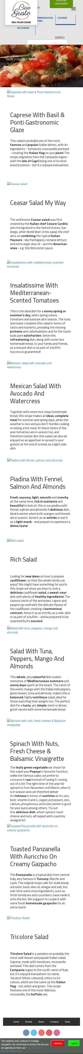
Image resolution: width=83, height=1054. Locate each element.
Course (62, 18)
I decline (57, 1043)
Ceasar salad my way (38, 202)
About (41, 1022)
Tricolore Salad (29, 936)
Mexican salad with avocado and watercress (35, 393)
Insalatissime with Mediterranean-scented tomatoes (34, 292)
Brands (28, 1022)
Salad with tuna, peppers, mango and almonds (37, 658)
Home (9, 59)
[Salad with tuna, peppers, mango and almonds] (36, 630)
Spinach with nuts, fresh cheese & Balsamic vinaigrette (37, 750)
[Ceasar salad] (17, 183)
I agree (74, 1043)
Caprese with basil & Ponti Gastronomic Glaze (37, 122)
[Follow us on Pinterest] (49, 1032)
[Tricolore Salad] (18, 917)
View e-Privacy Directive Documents (21, 1049)
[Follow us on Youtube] (41, 1032)
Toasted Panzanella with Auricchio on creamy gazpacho (35, 856)
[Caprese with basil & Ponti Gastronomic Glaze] (36, 94)
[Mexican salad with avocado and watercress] (36, 365)
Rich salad (23, 559)
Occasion (23, 28)
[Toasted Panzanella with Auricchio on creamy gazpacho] (36, 828)
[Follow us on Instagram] (57, 1032)
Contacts (54, 1022)
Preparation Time (45, 19)
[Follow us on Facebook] (26, 1032)
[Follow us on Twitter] (34, 1032)
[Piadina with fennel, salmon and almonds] (34, 460)
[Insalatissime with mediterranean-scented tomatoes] (36, 264)
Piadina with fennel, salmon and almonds (37, 482)
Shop (67, 1022)
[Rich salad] (15, 540)
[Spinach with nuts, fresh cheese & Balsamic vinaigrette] (36, 722)
